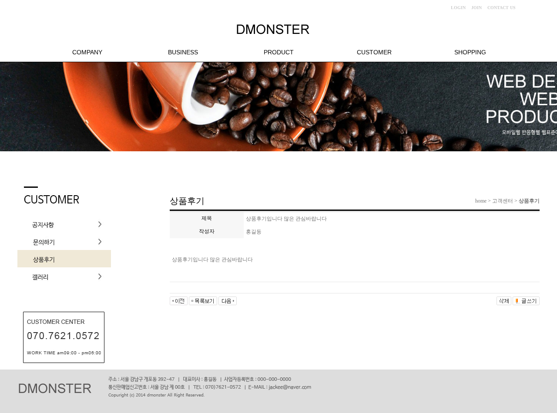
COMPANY (87, 52)
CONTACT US (501, 7)
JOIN (476, 7)
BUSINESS (183, 52)
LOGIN (458, 7)
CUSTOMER (374, 52)
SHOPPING (470, 52)
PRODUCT (279, 52)
